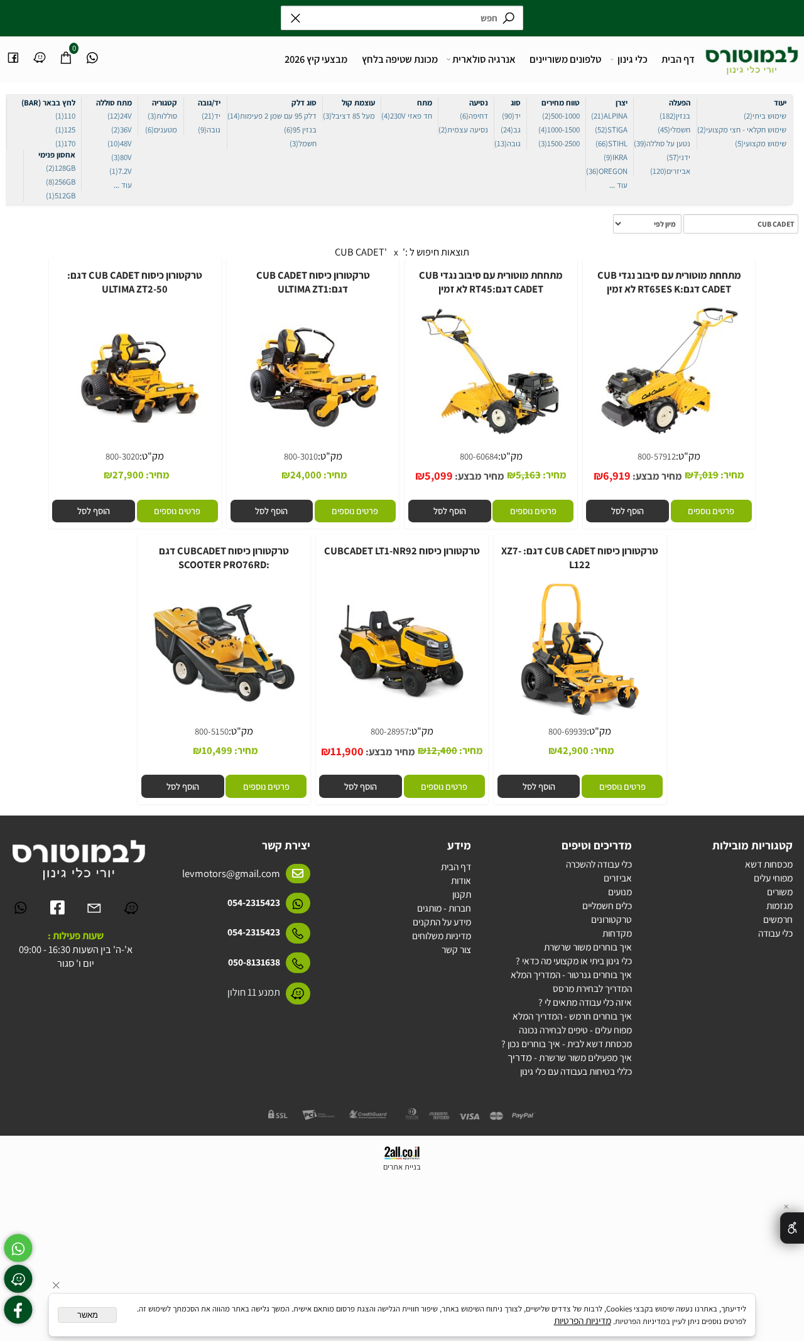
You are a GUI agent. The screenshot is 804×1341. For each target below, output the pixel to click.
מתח (424, 102)
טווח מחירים (560, 102)
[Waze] (40, 52)
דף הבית (678, 59)
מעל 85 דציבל (349, 115)
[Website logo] (752, 56)
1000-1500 (559, 129)
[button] (627, 510)
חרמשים (778, 919)
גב (511, 129)
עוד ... (618, 185)
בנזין (675, 115)
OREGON (606, 171)
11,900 (347, 750)
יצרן (621, 102)
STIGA (611, 129)
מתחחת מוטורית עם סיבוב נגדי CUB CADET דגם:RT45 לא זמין (491, 282)
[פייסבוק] (13, 52)
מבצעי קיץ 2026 (316, 59)
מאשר (87, 1315)
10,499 (217, 750)
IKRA (615, 157)
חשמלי (674, 129)
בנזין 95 (300, 129)
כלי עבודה (775, 933)
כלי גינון (632, 59)
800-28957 (390, 731)
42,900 (573, 750)
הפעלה (679, 102)
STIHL (611, 143)
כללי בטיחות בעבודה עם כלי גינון (576, 1071)
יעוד (780, 102)
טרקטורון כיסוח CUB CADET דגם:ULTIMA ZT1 (313, 282)
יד (511, 115)
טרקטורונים (611, 919)
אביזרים (670, 171)
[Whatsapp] (92, 52)
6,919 (617, 475)
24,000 (306, 475)
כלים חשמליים (607, 905)
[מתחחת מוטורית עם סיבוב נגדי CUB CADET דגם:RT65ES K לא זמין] (669, 435)
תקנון (461, 894)
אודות (461, 880)
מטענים (161, 129)
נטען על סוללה (662, 143)
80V (121, 157)
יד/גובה (209, 102)
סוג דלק (304, 102)
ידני (678, 157)
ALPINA (609, 115)
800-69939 (567, 731)
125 (65, 129)
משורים (780, 891)
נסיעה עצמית (463, 129)
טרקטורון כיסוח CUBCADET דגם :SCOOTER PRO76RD (224, 557)
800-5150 (212, 731)
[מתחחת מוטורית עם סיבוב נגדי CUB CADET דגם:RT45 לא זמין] (491, 435)
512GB (60, 195)
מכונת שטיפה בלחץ (400, 59)
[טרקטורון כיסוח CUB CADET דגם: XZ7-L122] (580, 723)
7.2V (120, 171)
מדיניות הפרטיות (582, 1320)
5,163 (528, 475)
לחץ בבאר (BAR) (48, 102)
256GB (60, 181)
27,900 (128, 475)
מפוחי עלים (773, 877)
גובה (507, 143)
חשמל (303, 143)
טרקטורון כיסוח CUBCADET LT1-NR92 (402, 550)
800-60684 (479, 456)
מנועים (620, 891)
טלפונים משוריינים (565, 59)
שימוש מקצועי (760, 143)
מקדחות (617, 933)
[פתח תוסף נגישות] (792, 1228)
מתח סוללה (114, 102)
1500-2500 (559, 143)
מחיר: (731, 475)
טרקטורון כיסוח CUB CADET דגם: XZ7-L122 (579, 557)
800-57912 (657, 456)
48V (119, 143)
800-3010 (301, 456)
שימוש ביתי (765, 115)
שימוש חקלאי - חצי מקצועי (741, 129)
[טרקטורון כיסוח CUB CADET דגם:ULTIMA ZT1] (313, 448)
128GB (60, 168)
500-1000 (561, 115)
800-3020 (122, 456)
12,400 (441, 750)
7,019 (706, 475)
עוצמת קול (358, 102)
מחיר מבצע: (656, 476)
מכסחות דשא (769, 864)
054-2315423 (253, 902)
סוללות (162, 115)
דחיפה (474, 115)
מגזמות (779, 905)
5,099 (439, 475)
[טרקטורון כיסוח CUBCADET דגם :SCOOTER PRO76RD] (224, 723)
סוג (516, 102)
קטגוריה (164, 102)
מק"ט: (688, 456)
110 (65, 115)
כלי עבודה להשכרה (599, 864)
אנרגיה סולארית (484, 59)
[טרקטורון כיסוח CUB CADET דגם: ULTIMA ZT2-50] (135, 448)
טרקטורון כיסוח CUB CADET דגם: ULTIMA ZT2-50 (134, 282)
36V (121, 129)
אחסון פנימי (56, 154)
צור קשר (456, 949)
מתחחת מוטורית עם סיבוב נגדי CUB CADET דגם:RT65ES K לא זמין (669, 282)
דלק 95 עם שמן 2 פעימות (272, 115)
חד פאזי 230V (406, 115)
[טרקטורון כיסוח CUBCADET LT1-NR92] (402, 723)
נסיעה (478, 102)
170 (65, 143)
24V (119, 115)
